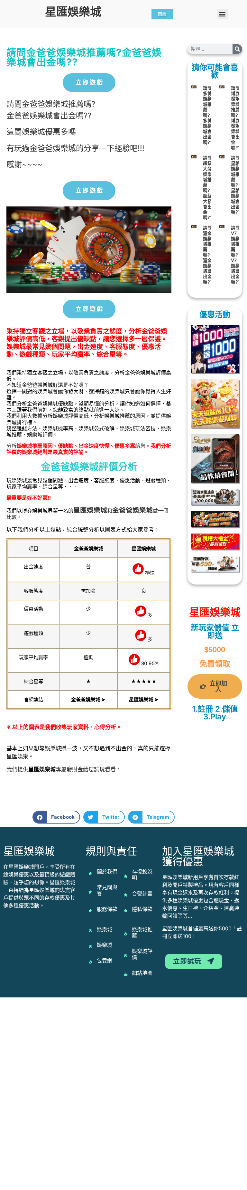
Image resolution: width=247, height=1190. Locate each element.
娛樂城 (97, 510)
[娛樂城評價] (125, 955)
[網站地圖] (125, 974)
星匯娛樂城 (73, 11)
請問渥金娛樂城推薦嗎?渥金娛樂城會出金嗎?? (208, 255)
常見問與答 (107, 890)
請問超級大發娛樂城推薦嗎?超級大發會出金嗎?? (208, 187)
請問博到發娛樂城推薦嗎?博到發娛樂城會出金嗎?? (236, 117)
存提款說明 (142, 874)
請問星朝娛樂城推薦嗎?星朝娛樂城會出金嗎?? (236, 185)
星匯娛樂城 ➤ (144, 699)
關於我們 (107, 871)
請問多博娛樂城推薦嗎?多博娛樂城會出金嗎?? (208, 115)
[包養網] (90, 962)
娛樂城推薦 (142, 932)
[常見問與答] (90, 892)
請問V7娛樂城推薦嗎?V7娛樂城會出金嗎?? (236, 255)
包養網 (104, 960)
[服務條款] (90, 910)
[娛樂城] (90, 930)
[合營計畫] (125, 894)
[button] (222, 14)
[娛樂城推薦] (125, 933)
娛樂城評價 (142, 954)
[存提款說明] (125, 876)
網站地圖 (142, 973)
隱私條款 (142, 909)
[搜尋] (237, 49)
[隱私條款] (125, 910)
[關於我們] (90, 873)
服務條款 (107, 909)
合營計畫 (142, 893)
